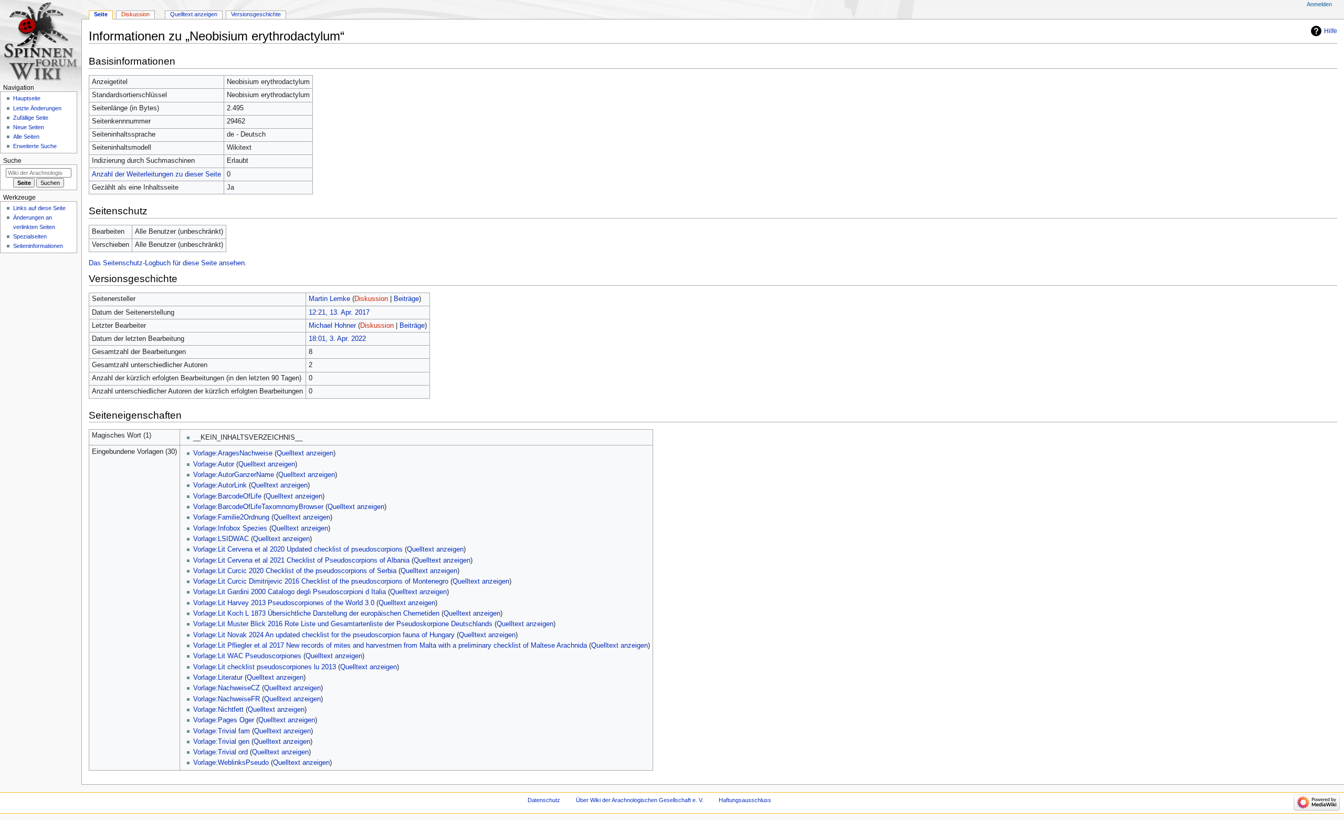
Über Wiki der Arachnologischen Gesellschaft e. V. (640, 800)
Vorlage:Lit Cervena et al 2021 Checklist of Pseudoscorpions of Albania (301, 560)
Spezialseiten (30, 236)
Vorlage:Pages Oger (223, 720)
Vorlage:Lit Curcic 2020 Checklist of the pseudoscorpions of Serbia (294, 571)
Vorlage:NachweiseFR (226, 699)
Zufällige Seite (30, 118)
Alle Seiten (26, 136)
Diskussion (371, 299)
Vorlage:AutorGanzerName (233, 475)
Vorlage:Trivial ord (220, 752)
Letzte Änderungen (37, 108)
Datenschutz (544, 800)
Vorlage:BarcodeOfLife (227, 496)
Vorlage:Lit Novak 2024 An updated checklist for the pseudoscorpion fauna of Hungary (324, 635)
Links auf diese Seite (39, 208)
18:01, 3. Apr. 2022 (337, 338)
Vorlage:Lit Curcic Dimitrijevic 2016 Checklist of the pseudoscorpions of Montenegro (320, 581)
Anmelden (1319, 4)
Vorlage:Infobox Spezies (230, 528)
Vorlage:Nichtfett (218, 709)
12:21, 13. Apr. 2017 (339, 312)
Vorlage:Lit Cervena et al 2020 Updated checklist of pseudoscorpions (298, 549)
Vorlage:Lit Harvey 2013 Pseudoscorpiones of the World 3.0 (283, 603)
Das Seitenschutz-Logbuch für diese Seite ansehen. (168, 263)
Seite (101, 14)
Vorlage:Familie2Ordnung (231, 517)
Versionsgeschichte (256, 14)
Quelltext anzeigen (305, 453)
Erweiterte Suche (35, 146)
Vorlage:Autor (213, 464)
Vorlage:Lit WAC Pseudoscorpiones (247, 656)
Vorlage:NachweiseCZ (226, 688)
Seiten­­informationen (38, 246)
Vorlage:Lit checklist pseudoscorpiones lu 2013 (264, 667)
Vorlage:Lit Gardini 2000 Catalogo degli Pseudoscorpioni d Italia (289, 592)
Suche (12, 161)
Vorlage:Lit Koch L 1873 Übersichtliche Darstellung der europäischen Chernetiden (316, 613)
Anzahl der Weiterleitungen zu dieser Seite (156, 174)
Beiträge (406, 299)
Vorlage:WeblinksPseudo (231, 762)
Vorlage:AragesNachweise (232, 453)
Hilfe (1330, 31)
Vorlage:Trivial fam (221, 731)
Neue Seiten (28, 127)
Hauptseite (26, 98)
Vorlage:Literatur (218, 677)
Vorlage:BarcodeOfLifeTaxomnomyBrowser (258, 507)
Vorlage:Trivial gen (221, 741)
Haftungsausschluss (745, 800)
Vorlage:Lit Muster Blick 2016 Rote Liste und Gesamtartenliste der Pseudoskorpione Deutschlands (342, 624)
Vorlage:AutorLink (220, 485)
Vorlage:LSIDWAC (221, 539)
